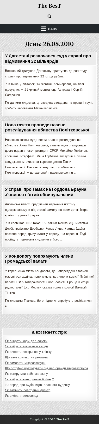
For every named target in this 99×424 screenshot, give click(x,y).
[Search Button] (49, 16)
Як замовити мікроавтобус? (25, 363)
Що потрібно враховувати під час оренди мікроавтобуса (46, 368)
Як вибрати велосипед (21, 395)
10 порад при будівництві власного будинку (37, 385)
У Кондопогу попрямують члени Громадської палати (39, 258)
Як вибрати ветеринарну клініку (28, 351)
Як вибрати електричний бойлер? (29, 379)
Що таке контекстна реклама (26, 357)
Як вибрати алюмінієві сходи (26, 346)
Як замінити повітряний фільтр (27, 390)
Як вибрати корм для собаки (26, 341)
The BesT (49, 6)
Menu (52, 29)
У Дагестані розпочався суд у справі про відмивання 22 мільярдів (48, 58)
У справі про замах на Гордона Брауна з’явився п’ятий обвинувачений (45, 192)
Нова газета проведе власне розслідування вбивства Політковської (47, 127)
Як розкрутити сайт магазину (26, 373)
